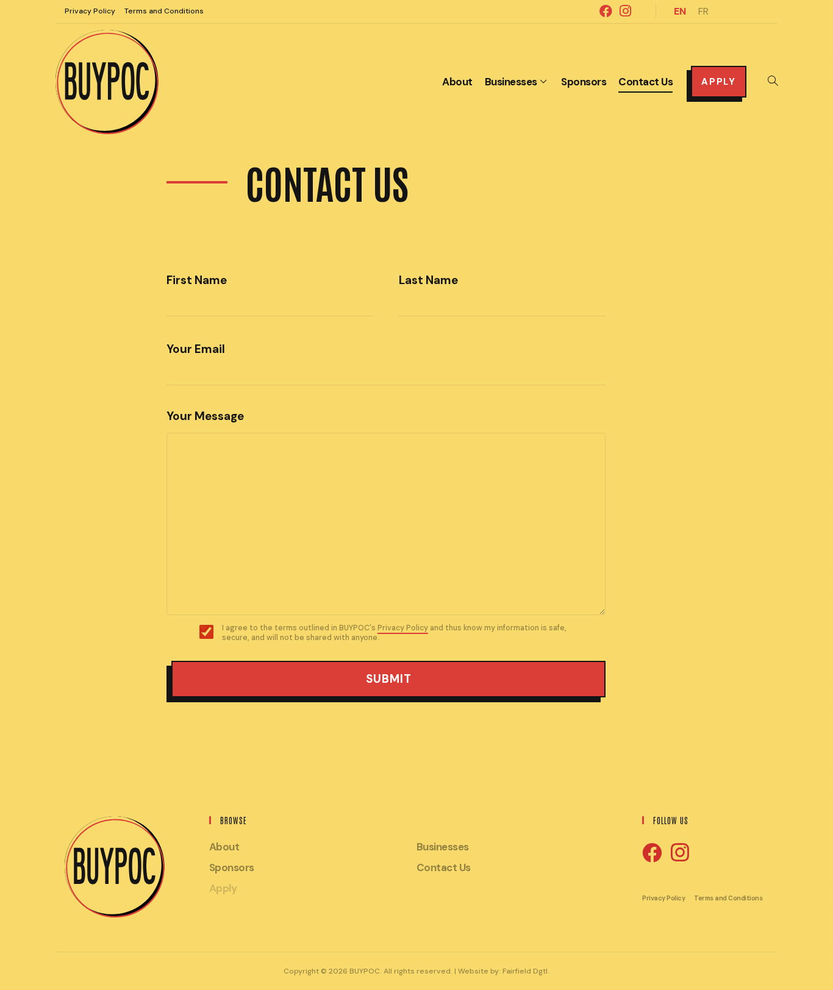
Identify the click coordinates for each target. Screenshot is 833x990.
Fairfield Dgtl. (525, 971)
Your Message (205, 417)
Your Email (195, 350)
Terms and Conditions (164, 11)
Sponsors (231, 867)
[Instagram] (680, 853)
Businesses (442, 846)
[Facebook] (652, 854)
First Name (196, 281)
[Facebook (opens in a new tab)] (606, 11)
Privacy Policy (90, 11)
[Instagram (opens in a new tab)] (623, 11)
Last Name (428, 281)
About (224, 846)
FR (703, 11)
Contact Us (443, 867)
